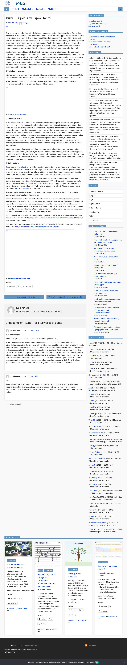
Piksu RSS (92, 645)
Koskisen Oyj (93, 349)
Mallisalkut (26, 9)
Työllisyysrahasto (95, 439)
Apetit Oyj (92, 362)
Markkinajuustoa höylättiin (25, 297)
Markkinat (52, 9)
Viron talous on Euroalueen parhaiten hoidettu (65, 297)
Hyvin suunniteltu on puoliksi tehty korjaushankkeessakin (106, 319)
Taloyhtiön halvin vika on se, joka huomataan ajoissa (106, 292)
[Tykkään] (7, 26)
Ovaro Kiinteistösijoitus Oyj (98, 523)
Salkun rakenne (95, 208)
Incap (91, 343)
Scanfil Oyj (92, 394)
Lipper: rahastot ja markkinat (99, 47)
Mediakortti (34, 645)
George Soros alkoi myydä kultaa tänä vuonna (57, 218)
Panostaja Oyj (94, 356)
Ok (97, 662)
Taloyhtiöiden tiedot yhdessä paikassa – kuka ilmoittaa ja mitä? (108, 241)
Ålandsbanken (94, 388)
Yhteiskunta (93, 220)
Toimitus (15, 645)
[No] (125, 662)
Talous (91, 216)
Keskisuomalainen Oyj (97, 503)
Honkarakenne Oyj (95, 375)
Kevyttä (92, 195)
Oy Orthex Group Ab (96, 426)
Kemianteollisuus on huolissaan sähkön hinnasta (105, 275)
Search (120, 9)
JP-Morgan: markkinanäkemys (100, 42)
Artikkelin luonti (94, 26)
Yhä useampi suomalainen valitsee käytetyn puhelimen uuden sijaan (107, 328)
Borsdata (92, 39)
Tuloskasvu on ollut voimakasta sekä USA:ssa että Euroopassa (103, 91)
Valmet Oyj (93, 413)
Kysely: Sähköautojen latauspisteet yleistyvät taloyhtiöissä (107, 300)
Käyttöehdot (24, 645)
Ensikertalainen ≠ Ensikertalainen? (15, 566)
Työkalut (39, 9)
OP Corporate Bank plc (97, 458)
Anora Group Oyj (95, 381)
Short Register (94, 44)
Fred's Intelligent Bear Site (20, 278)
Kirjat (91, 200)
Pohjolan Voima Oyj (96, 452)
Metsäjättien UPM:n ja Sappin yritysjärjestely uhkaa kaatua (104, 249)
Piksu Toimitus (51, 629)
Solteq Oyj (92, 529)
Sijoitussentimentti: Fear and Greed (102, 37)
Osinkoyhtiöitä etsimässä (74, 575)
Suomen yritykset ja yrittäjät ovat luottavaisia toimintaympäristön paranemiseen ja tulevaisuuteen (103, 166)
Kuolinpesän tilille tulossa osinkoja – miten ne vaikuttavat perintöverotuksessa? (107, 310)
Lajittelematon (94, 204)
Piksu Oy (7, 645)
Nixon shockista (21, 188)
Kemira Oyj (93, 465)
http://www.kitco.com (18, 115)
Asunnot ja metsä (96, 191)
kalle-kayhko (25, 23)
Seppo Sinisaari (82, 620)
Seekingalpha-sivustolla (15, 167)
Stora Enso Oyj (94, 490)
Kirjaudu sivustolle (95, 21)
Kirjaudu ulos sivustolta (97, 23)
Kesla (91, 368)
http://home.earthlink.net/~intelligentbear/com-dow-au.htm (37, 227)
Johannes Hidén (22, 609)
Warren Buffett (49, 215)
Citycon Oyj (93, 510)
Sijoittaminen (94, 212)
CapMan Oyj (93, 478)
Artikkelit (15, 9)
